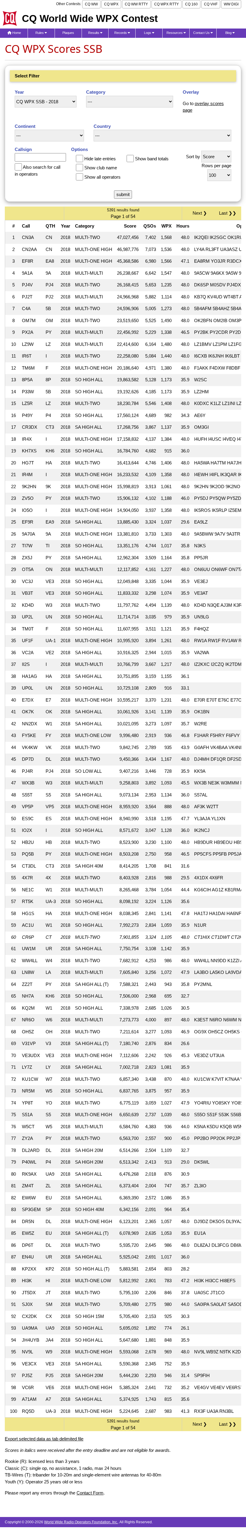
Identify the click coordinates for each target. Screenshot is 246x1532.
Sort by (193, 156)
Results (94, 33)
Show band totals (152, 158)
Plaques (68, 33)
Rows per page (216, 165)
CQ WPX (111, 4)
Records (121, 33)
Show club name (100, 167)
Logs (148, 33)
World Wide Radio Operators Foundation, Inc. (81, 1522)
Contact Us (202, 33)
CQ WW (91, 4)
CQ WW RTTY (136, 4)
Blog (228, 33)
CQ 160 (191, 4)
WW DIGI (231, 4)
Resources (175, 33)
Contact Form (90, 1492)
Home (16, 33)
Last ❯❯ (227, 213)
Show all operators (102, 177)
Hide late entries (100, 158)
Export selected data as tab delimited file (44, 1438)
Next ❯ (201, 213)
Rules (40, 33)
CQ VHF (211, 4)
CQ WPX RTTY (166, 4)
